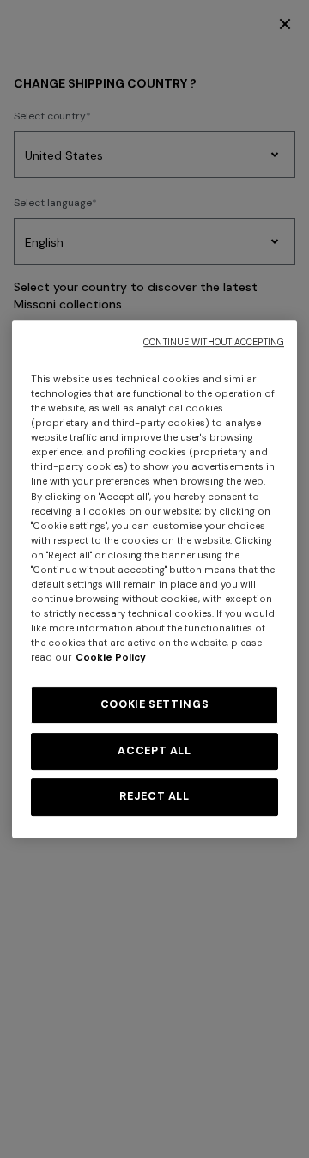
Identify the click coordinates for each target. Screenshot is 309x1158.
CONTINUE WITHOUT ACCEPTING (213, 342)
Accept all (154, 751)
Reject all (154, 796)
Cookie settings (154, 704)
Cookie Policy (111, 657)
